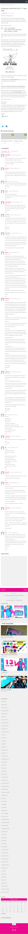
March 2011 (4, 747)
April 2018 (4, 701)
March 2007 (4, 883)
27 (10, 911)
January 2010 (4, 780)
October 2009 (5, 789)
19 (6, 909)
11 (2, 907)
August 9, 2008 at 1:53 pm (16, 436)
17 (26, 4)
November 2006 (5, 892)
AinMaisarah (7, 298)
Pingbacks (15, 151)
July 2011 (4, 734)
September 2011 (5, 731)
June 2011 (4, 737)
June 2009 (4, 801)
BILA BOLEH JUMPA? (6, 619)
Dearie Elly (7, 168)
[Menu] (26, 1)
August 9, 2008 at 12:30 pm (12, 414)
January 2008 (4, 852)
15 (17, 907)
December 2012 (5, 710)
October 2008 (5, 825)
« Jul (2, 913)
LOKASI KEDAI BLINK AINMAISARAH (9, 654)
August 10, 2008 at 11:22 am (15, 482)
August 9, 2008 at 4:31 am (13, 181)
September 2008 (5, 828)
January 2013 (4, 707)
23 (26, 134)
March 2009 (4, 810)
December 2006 (5, 889)
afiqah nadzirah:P (8, 201)
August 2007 (4, 868)
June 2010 (4, 765)
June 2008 (4, 837)
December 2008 (5, 819)
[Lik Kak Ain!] (24, 590)
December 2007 (5, 855)
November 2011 (5, 725)
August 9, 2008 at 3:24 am (15, 168)
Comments (6, 151)
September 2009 (5, 792)
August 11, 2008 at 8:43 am (13, 532)
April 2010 (4, 771)
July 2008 (4, 834)
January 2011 (4, 753)
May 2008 (4, 840)
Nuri (5, 447)
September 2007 (5, 865)
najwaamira (7, 472)
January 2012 (4, 719)
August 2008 (4, 831)
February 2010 (5, 777)
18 (2, 909)
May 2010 (4, 768)
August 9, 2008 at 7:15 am (17, 202)
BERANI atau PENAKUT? (6, 690)
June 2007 (4, 874)
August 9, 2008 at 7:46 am (16, 214)
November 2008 (5, 822)
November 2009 (5, 786)
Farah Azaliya (7, 507)
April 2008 (4, 843)
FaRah (6, 181)
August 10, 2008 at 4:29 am (13, 447)
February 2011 (5, 750)
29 (17, 911)
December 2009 (5, 783)
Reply (6, 165)
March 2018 (4, 704)
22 (17, 909)
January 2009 (4, 816)
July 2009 (4, 798)
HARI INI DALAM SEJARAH (7, 637)
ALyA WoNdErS (7, 154)
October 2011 (5, 728)
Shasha (6, 190)
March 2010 (4, 774)
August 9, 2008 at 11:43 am (16, 233)
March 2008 (4, 846)
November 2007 (5, 858)
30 (21, 911)
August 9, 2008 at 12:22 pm (16, 371)
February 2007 (5, 886)
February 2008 (5, 849)
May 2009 (4, 804)
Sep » (4, 913)
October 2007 (5, 861)
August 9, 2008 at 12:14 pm (16, 298)
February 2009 (5, 813)
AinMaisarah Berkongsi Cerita (8, 4)
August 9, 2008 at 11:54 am (15, 252)
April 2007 (4, 880)
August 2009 (4, 795)
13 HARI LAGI (4, 672)
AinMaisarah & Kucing (18, 141)
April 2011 (4, 744)
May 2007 (4, 877)
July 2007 (4, 871)
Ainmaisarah (4, 13)
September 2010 (5, 759)
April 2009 (4, 807)
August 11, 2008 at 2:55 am (16, 507)
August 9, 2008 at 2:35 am (16, 154)
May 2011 (4, 741)
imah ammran (7, 233)
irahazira (6, 252)
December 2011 (5, 722)
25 (2, 911)
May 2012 (4, 716)
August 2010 (4, 762)
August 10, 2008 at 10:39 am (16, 472)
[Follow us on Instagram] (26, 590)
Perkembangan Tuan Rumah (7, 141)
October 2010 (5, 756)
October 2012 (5, 713)
